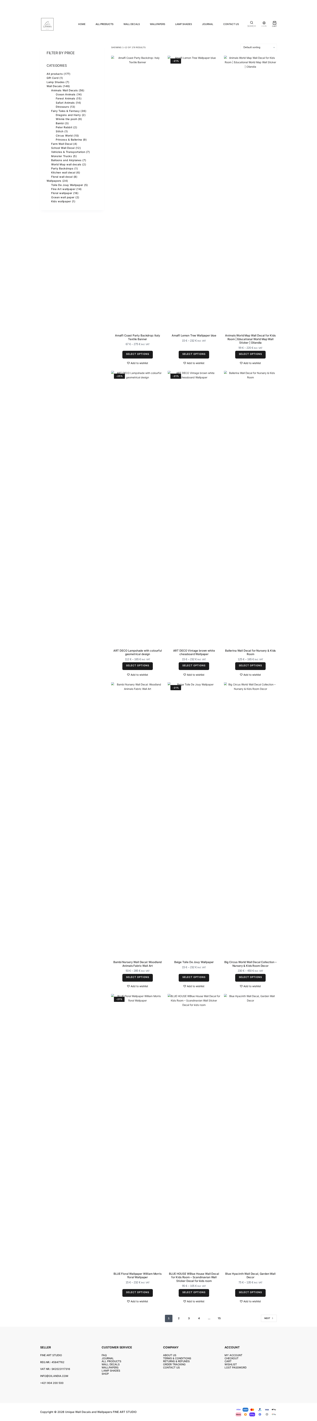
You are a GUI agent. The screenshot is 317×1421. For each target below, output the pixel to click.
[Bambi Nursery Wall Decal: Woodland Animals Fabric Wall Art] (137, 820)
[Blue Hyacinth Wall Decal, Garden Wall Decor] (250, 1132)
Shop (105, 1373)
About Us (169, 1355)
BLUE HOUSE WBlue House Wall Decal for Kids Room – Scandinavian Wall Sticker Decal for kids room (194, 1277)
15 (219, 1318)
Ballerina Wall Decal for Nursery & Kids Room (250, 652)
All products (104, 24)
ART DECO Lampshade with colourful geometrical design (137, 652)
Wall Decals (131, 24)
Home (81, 24)
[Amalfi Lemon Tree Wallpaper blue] (194, 193)
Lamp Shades (183, 24)
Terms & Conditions (177, 1358)
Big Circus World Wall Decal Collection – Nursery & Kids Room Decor (250, 963)
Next (267, 1318)
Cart (228, 1361)
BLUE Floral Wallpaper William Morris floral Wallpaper (138, 1275)
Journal (207, 24)
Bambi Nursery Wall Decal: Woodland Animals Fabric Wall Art (137, 963)
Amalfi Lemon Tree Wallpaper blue (194, 335)
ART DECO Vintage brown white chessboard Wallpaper (194, 652)
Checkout (231, 1358)
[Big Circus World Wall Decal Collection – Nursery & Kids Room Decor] (250, 820)
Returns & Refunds (176, 1361)
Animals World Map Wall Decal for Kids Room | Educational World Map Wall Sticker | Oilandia (250, 339)
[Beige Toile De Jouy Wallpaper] (194, 820)
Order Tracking (174, 1364)
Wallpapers (157, 24)
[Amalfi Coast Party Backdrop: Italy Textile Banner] (137, 193)
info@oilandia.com (54, 1375)
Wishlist (231, 1364)
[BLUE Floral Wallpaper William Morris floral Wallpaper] (137, 1132)
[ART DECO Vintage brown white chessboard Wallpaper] (194, 508)
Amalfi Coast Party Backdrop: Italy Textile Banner (137, 337)
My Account (233, 1355)
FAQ (104, 1355)
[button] (137, 363)
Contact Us (231, 24)
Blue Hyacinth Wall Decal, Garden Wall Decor (250, 1275)
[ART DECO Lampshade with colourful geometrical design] (137, 508)
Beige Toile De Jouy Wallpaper (194, 962)
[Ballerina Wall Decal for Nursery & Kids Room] (250, 508)
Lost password (236, 1367)
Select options (137, 353)
